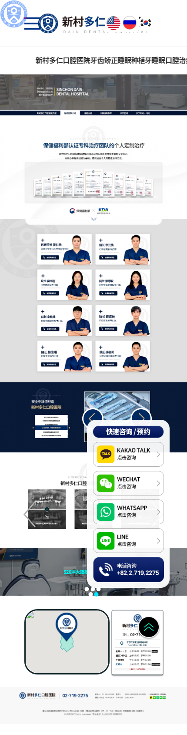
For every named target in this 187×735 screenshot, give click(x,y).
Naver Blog (164, 697)
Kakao (150, 697)
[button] (141, 419)
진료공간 (123, 113)
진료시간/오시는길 (141, 113)
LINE (160, 697)
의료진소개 (68, 113)
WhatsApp (157, 697)
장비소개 (88, 113)
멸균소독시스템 (104, 113)
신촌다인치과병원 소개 (46, 113)
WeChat (154, 697)
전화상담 (101, 562)
